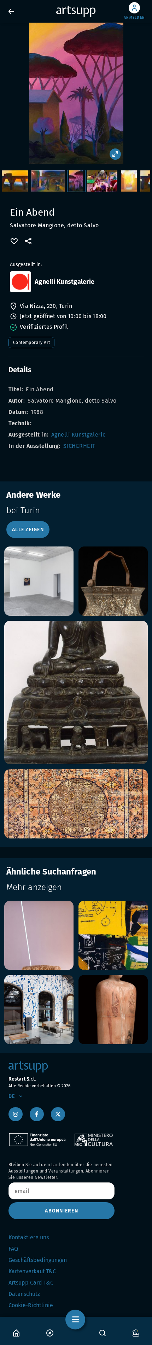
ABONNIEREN (61, 1211)
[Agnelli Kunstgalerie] (20, 281)
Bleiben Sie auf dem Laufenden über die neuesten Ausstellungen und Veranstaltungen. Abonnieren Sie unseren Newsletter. (60, 1171)
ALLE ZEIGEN (28, 530)
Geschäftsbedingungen (37, 1260)
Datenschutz (24, 1294)
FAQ (13, 1248)
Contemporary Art (31, 342)
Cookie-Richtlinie (30, 1305)
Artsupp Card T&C (30, 1282)
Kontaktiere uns (28, 1237)
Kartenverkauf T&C (32, 1271)
